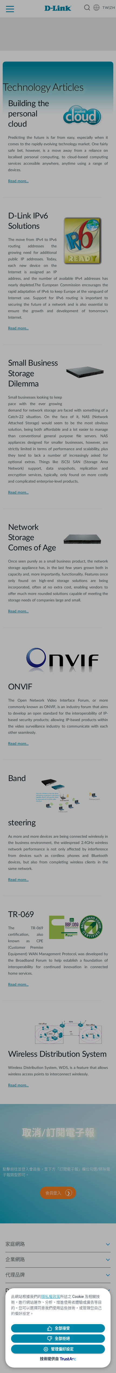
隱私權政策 (50, 1296)
